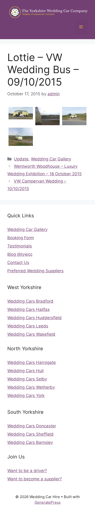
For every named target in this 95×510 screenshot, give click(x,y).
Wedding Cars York (26, 395)
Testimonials (19, 246)
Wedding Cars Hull (25, 370)
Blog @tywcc (19, 254)
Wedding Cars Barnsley (30, 442)
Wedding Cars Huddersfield (34, 317)
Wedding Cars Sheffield (30, 434)
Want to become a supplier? (34, 478)
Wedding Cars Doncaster (31, 425)
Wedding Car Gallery (51, 159)
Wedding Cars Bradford (30, 301)
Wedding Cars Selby (27, 379)
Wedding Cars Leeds (27, 326)
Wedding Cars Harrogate (31, 362)
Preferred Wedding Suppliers (35, 270)
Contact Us (18, 262)
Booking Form (20, 237)
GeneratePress (48, 502)
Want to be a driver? (27, 470)
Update (21, 159)
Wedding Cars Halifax (28, 309)
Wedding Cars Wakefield (31, 334)
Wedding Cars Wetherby (31, 387)
